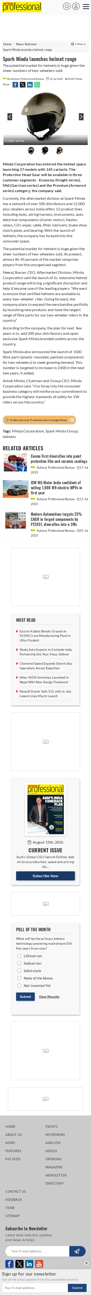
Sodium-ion (32, 963)
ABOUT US (13, 1134)
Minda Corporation (28, 431)
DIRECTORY (55, 1183)
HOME (10, 1126)
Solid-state (32, 971)
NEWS (10, 1142)
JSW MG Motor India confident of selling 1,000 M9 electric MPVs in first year (56, 487)
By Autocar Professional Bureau (26, 78)
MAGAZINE (54, 1167)
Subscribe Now (46, 875)
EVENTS (52, 1126)
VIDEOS (51, 1151)
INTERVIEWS (55, 1134)
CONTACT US (15, 1191)
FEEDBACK (13, 1199)
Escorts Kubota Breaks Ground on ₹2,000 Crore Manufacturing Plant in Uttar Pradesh (45, 635)
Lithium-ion (33, 956)
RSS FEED (12, 1159)
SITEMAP (12, 1216)
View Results (49, 997)
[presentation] (9, 119)
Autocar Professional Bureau (55, 467)
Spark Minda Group (62, 431)
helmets (9, 436)
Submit (25, 997)
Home (7, 44)
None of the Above (38, 978)
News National (26, 44)
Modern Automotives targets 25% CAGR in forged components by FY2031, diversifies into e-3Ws (56, 519)
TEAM (9, 1207)
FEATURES (13, 1151)
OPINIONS (54, 1159)
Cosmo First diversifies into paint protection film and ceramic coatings (59, 459)
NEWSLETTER (56, 1175)
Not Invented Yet (37, 985)
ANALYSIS (53, 1142)
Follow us (80, 43)
